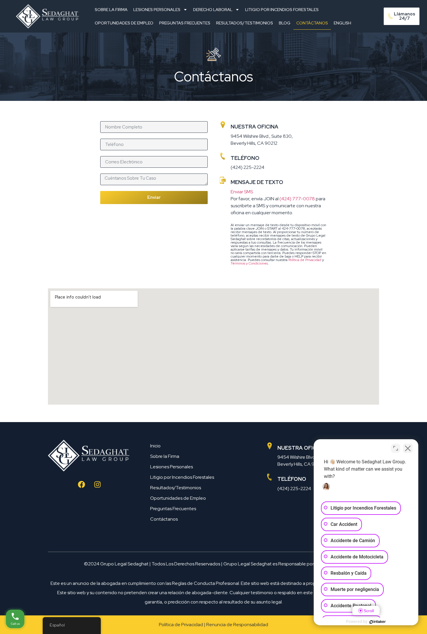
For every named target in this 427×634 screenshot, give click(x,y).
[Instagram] (97, 484)
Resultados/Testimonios (244, 23)
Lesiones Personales (156, 9)
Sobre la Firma (111, 9)
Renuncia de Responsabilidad (237, 625)
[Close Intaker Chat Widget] (407, 448)
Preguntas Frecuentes (184, 23)
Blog (284, 23)
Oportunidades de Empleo (124, 23)
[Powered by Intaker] (377, 622)
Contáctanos (312, 23)
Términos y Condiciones (249, 263)
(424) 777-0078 (297, 199)
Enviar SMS (242, 192)
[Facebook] (81, 484)
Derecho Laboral (212, 9)
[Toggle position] (395, 448)
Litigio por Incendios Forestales (282, 9)
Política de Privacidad (304, 260)
